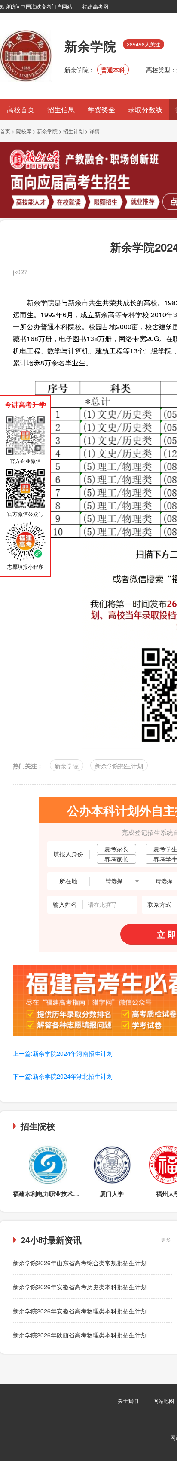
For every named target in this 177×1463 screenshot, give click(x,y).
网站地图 (163, 1400)
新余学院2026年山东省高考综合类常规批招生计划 (80, 1262)
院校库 (23, 131)
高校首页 (20, 109)
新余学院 (47, 131)
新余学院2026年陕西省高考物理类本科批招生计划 (80, 1335)
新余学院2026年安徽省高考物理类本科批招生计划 (80, 1311)
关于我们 (128, 1400)
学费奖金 (101, 109)
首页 (5, 131)
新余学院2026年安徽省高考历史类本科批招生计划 (80, 1286)
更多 (166, 1239)
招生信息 (61, 109)
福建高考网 (95, 6)
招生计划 (73, 131)
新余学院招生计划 (119, 765)
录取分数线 (145, 109)
